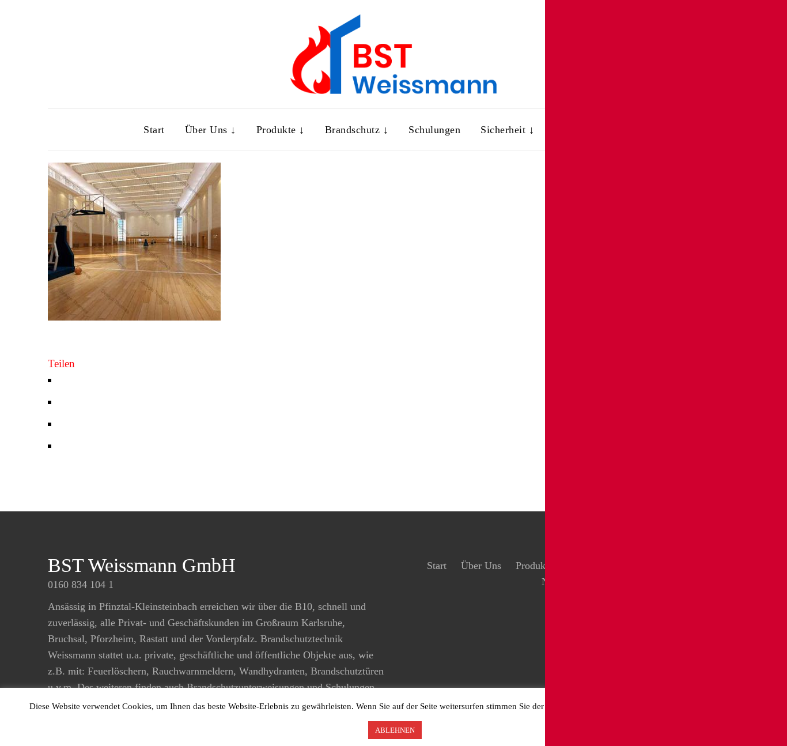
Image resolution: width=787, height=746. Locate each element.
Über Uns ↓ (210, 129)
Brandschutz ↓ (357, 129)
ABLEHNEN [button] (395, 730)
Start (154, 129)
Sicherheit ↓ (507, 129)
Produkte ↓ (280, 129)
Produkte (534, 565)
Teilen (61, 363)
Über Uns (481, 565)
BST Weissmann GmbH (142, 565)
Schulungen (434, 129)
